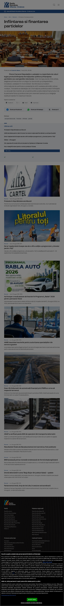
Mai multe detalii (47, 562)
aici (13, 573)
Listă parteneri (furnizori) (8, 595)
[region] (32, 579)
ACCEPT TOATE (32, 599)
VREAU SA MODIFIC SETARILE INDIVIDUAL (31, 602)
